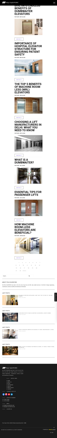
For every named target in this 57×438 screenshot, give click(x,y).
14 (39, 265)
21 (16, 270)
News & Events (11, 387)
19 (32, 268)
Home (9, 380)
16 (20, 268)
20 (36, 268)
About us (9, 382)
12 (31, 265)
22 (20, 270)
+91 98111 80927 (6, 399)
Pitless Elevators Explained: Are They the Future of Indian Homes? (35, 296)
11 (27, 265)
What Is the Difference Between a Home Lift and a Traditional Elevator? (36, 347)
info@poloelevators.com (8, 405)
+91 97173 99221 (6, 400)
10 (23, 265)
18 (28, 268)
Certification (10, 384)
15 (16, 268)
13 (35, 265)
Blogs (9, 383)
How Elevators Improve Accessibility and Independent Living (36, 329)
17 (24, 268)
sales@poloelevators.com (9, 406)
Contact (9, 389)
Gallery (9, 386)
